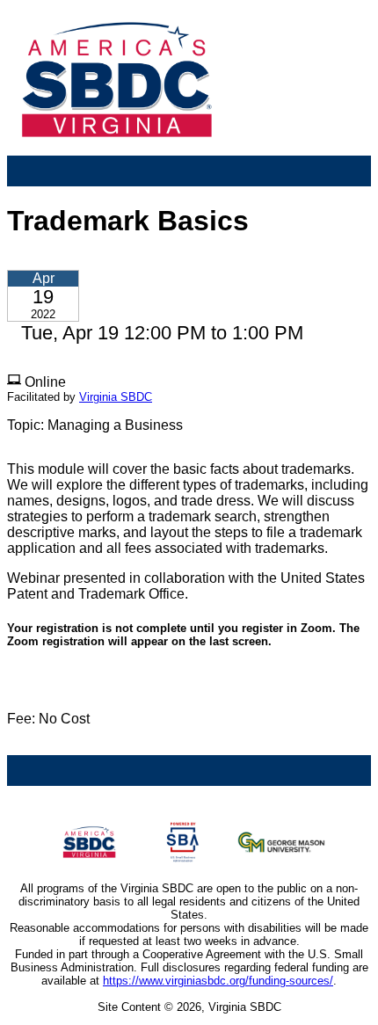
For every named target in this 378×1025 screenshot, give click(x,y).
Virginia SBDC (115, 396)
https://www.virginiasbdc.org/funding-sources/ (218, 980)
